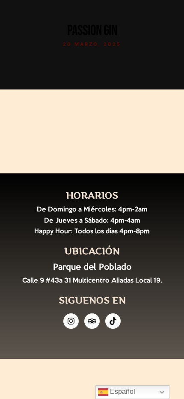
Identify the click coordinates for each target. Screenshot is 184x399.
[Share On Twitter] (37, 365)
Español (121, 391)
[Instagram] (71, 321)
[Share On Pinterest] (49, 365)
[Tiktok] (113, 321)
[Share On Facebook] (25, 365)
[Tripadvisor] (92, 321)
